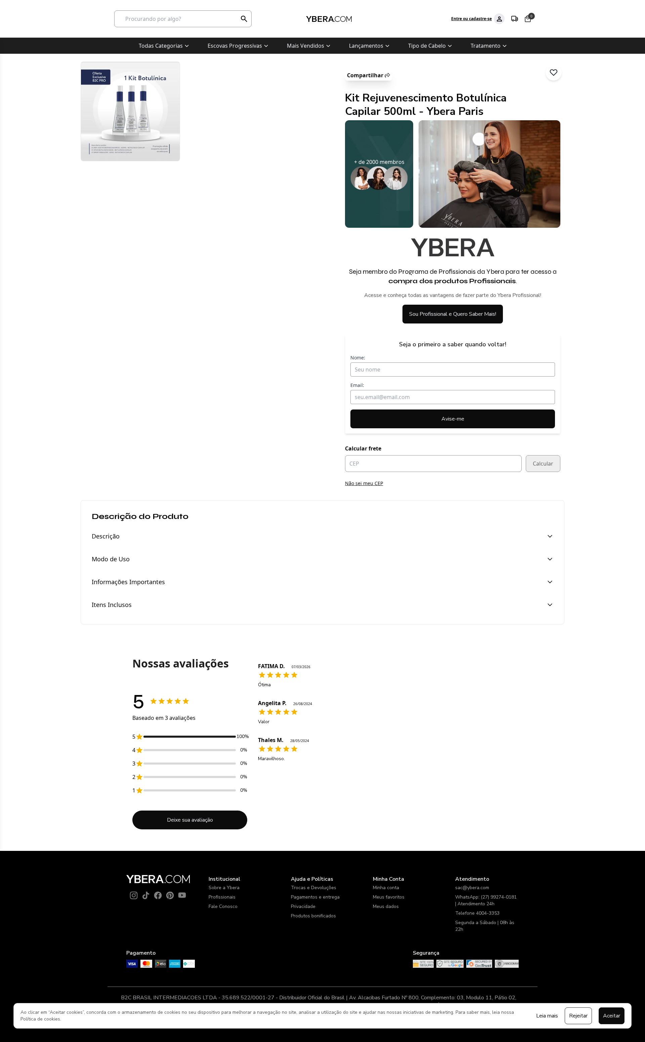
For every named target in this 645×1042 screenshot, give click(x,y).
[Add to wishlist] (554, 72)
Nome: (357, 357)
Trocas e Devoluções (313, 887)
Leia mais (547, 1015)
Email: (357, 385)
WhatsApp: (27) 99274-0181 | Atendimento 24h (486, 900)
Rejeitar (578, 1015)
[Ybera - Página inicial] (329, 19)
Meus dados (386, 906)
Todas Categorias (161, 45)
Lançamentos (366, 45)
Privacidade (303, 906)
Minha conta (386, 887)
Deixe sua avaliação (190, 820)
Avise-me (452, 419)
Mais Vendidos (305, 45)
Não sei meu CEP (364, 483)
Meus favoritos (388, 897)
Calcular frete (363, 448)
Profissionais (222, 897)
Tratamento (486, 45)
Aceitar (611, 1015)
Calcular (543, 463)
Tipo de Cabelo (427, 45)
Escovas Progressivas (235, 45)
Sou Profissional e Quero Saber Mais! (452, 314)
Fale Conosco (223, 906)
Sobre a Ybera (224, 887)
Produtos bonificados (313, 916)
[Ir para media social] (134, 895)
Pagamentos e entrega (315, 897)
